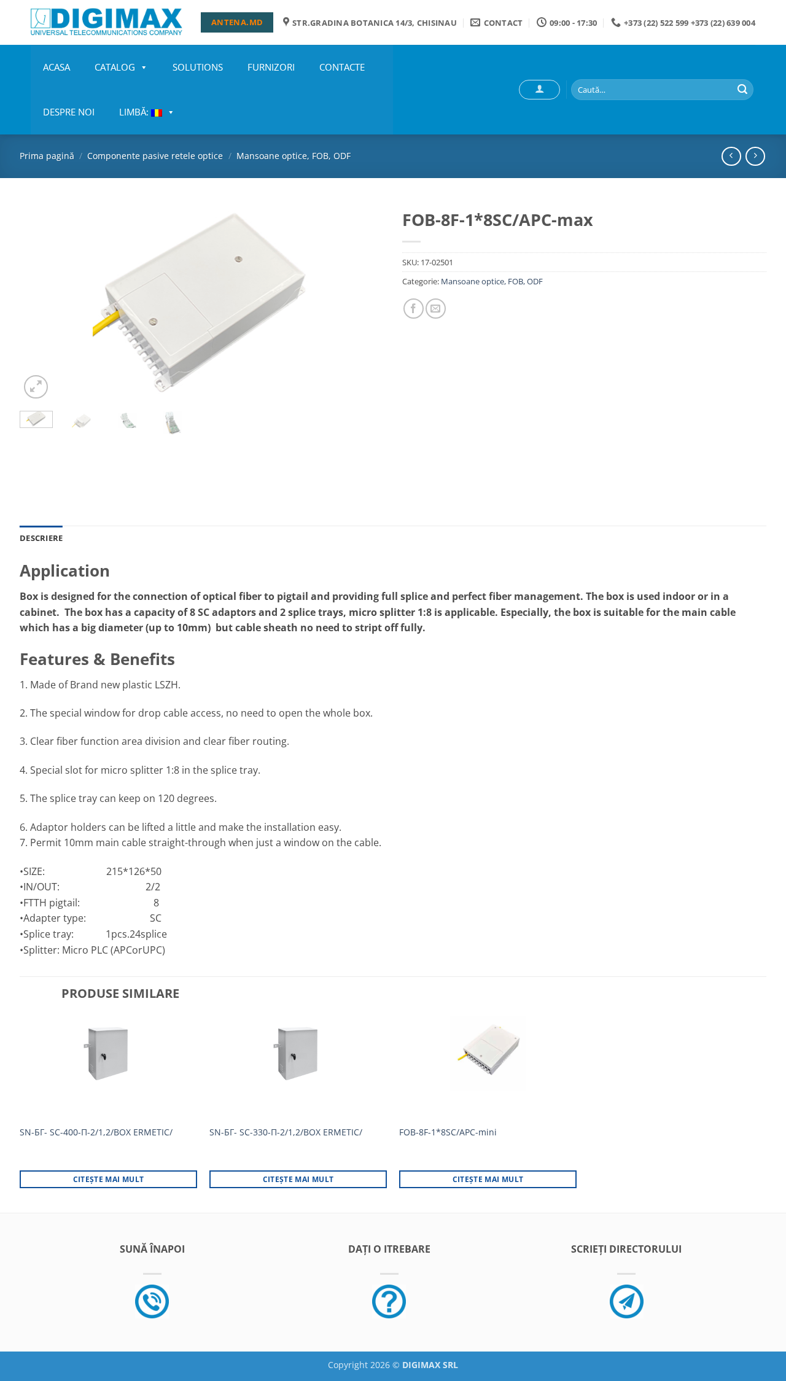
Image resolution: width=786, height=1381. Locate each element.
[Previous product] (755, 156)
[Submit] (742, 89)
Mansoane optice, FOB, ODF (293, 155)
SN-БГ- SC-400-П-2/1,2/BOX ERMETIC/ (96, 1132)
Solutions (198, 67)
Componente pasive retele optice (155, 155)
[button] (539, 89)
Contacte (342, 67)
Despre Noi (69, 112)
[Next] (361, 302)
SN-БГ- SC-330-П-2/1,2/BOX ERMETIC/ (285, 1132)
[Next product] (731, 156)
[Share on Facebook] (413, 308)
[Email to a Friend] (436, 308)
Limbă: (135, 112)
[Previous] (42, 302)
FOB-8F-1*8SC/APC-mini (448, 1132)
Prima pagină (47, 155)
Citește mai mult (108, 1179)
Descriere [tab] (41, 537)
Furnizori (271, 67)
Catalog (115, 67)
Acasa (56, 67)
